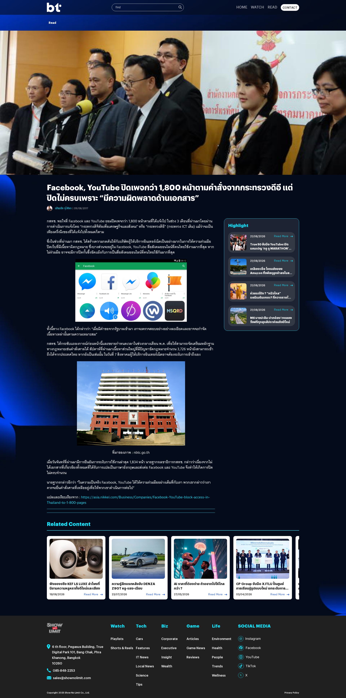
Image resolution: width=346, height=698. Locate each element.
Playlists (117, 638)
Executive (169, 648)
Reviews (193, 657)
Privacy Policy (292, 692)
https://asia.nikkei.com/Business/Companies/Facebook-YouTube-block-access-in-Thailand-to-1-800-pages (128, 500)
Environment (221, 638)
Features (143, 648)
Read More (281, 236)
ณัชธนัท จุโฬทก (63, 208)
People (217, 657)
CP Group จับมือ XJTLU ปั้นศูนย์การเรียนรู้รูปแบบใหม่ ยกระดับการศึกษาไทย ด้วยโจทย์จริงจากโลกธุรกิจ (260, 590)
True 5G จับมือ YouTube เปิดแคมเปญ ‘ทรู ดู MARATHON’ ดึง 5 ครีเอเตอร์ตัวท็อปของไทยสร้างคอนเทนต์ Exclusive (270, 250)
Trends (217, 666)
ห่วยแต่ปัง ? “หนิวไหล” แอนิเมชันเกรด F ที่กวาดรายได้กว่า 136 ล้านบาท (270, 297)
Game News (196, 648)
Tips (139, 684)
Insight (166, 657)
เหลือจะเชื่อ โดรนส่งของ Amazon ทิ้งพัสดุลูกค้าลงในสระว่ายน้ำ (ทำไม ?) (271, 273)
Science (142, 675)
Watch (257, 7)
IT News (142, 657)
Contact (290, 7)
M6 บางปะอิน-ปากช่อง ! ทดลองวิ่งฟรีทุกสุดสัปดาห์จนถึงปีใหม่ (271, 320)
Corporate (169, 638)
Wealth (166, 666)
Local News (145, 666)
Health (217, 648)
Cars (139, 638)
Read (272, 7)
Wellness (219, 675)
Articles (193, 638)
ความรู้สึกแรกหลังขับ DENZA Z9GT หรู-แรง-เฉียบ (133, 585)
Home (241, 7)
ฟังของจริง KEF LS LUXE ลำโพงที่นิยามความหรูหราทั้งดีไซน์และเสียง (75, 585)
